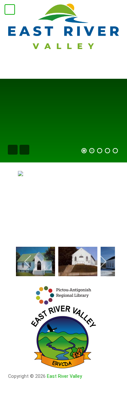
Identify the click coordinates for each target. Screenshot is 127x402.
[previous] (28, 261)
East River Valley (64, 376)
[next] (102, 261)
